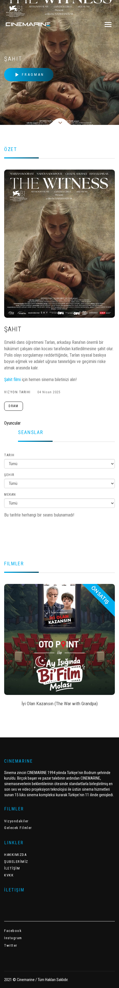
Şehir (9, 475)
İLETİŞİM (12, 868)
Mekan (10, 494)
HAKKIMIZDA (15, 855)
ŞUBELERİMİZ (16, 862)
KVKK (9, 875)
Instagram (13, 938)
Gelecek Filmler (18, 828)
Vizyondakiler (16, 821)
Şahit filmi (13, 379)
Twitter (10, 945)
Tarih (9, 455)
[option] (59, 647)
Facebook (13, 931)
